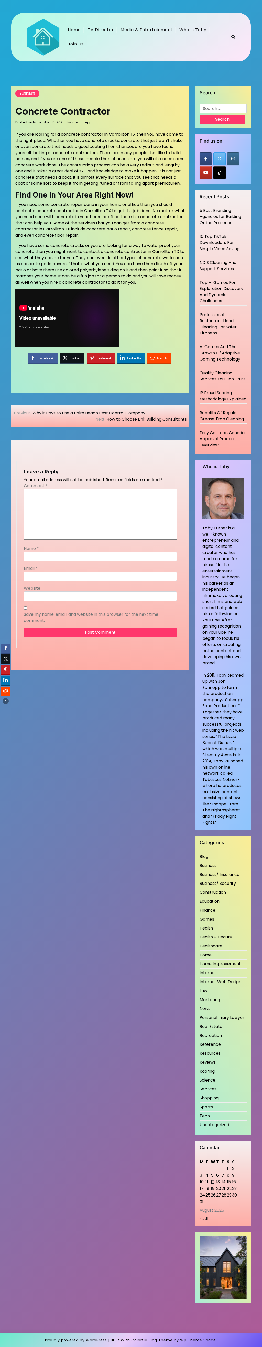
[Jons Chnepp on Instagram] (233, 158)
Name (31, 548)
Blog (204, 857)
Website (32, 588)
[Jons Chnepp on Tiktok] (219, 172)
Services (208, 1089)
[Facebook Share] (5, 648)
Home (74, 30)
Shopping (209, 1098)
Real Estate (211, 1026)
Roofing (207, 1071)
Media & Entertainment (147, 30)
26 (213, 1195)
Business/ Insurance (219, 874)
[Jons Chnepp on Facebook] (206, 158)
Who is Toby (192, 30)
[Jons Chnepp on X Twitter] (219, 158)
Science (207, 1080)
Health (206, 928)
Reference (210, 1044)
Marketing (210, 1000)
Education (210, 901)
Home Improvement (220, 964)
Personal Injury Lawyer (222, 1017)
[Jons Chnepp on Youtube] (206, 172)
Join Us (76, 44)
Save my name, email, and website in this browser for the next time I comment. (92, 617)
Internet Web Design (220, 982)
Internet (208, 973)
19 (212, 1188)
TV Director (101, 30)
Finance (207, 910)
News (205, 1009)
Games (207, 919)
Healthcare (211, 946)
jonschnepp (82, 122)
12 (212, 1182)
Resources (210, 1053)
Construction (213, 892)
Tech (205, 1116)
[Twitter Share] (5, 659)
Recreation (211, 1035)
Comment (36, 486)
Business (27, 93)
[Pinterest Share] (5, 669)
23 (234, 1188)
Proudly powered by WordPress (76, 1340)
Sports (206, 1107)
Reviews (208, 1062)
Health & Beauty (216, 937)
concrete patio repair (108, 229)
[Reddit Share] (5, 691)
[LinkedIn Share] (5, 680)
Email (31, 568)
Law (203, 991)
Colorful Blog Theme (152, 1340)
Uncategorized (214, 1125)
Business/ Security (218, 883)
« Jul (204, 1218)
